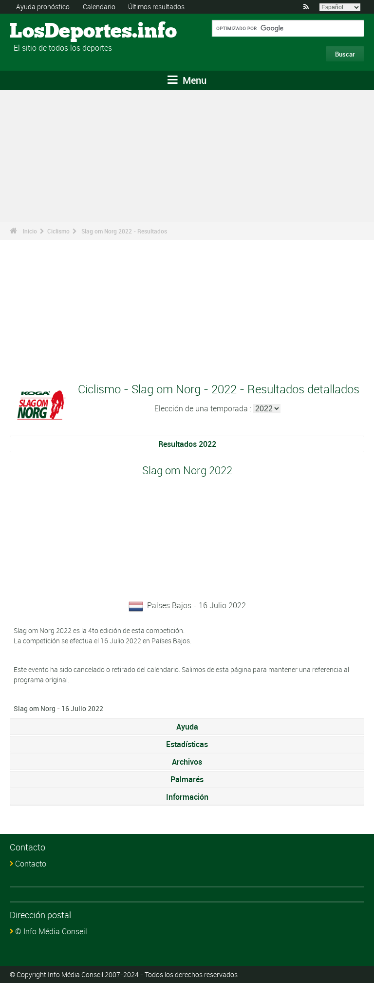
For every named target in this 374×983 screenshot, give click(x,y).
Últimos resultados (156, 6)
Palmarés (187, 779)
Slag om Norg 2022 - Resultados (124, 231)
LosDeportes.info (46, 31)
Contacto (30, 863)
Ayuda (187, 726)
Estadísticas (187, 744)
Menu (193, 80)
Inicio (30, 231)
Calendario (99, 6)
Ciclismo (58, 231)
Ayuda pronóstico (43, 6)
